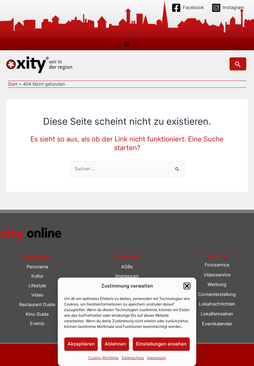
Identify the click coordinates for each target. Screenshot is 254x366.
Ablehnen (115, 344)
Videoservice (217, 275)
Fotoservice (217, 265)
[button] (187, 286)
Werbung (217, 284)
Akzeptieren (81, 344)
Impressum (156, 357)
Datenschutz (133, 357)
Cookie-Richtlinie (103, 357)
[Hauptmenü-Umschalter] (127, 43)
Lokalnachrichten (217, 304)
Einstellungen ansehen (161, 344)
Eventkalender (217, 324)
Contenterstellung (217, 294)
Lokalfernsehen (217, 314)
